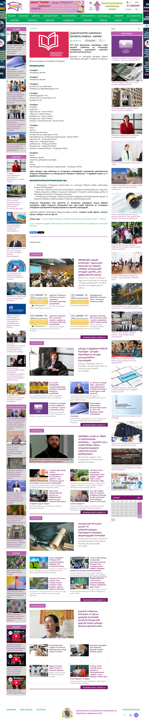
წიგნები (118, 20)
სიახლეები (24, 16)
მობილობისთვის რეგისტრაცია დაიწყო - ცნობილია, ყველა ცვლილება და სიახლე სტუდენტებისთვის (123, 360)
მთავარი (12, 16)
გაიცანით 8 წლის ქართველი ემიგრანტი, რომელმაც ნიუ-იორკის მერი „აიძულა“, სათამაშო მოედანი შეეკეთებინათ (126, 247)
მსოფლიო (118, 16)
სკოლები (36, 16)
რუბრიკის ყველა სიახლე (94, 337)
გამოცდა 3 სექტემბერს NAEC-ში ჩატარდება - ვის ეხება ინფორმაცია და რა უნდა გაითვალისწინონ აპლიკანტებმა (16, 49)
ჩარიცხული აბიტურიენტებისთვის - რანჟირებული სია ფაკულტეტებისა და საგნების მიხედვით (15, 177)
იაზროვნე (87, 20)
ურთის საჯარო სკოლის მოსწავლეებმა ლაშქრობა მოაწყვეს (14, 572)
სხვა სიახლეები (134, 16)
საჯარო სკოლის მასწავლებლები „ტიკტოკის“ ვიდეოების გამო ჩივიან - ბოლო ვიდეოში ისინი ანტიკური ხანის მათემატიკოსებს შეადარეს (125, 216)
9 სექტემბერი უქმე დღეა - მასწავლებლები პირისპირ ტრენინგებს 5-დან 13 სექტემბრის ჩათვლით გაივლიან (124, 389)
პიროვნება (32, 20)
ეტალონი (14, 20)
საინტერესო (68, 20)
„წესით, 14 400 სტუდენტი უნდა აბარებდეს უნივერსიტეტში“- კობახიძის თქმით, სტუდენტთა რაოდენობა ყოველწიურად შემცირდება (16, 424)
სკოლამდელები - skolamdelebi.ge (95, 16)
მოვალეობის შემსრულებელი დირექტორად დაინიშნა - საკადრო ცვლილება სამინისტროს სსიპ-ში (125, 277)
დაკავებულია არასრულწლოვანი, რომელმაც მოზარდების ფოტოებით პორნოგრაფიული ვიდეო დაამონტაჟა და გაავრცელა (16, 347)
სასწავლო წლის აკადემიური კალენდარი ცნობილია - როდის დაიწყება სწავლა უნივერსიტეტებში (123, 334)
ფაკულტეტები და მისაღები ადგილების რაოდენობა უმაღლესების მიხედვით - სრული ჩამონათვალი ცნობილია (15, 474)
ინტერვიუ (50, 20)
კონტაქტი (11, 709)
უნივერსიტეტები (69, 16)
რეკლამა (41, 709)
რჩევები (103, 20)
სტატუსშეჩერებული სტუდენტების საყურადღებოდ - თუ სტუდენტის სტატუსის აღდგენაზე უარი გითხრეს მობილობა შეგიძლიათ (126, 467)
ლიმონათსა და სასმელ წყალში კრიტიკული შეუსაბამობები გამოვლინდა (16, 298)
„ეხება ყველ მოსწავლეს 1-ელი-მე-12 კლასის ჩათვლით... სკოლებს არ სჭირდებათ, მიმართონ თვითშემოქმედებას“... (16, 252)
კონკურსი (134, 20)
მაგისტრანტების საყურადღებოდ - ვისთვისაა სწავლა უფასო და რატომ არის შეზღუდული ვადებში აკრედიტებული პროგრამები (16, 73)
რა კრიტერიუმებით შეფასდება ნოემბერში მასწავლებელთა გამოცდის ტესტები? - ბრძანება (73, 219)
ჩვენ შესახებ (26, 709)
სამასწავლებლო (50, 16)
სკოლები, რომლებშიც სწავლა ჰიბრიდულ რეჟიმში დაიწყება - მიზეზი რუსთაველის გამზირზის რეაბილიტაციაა (126, 187)
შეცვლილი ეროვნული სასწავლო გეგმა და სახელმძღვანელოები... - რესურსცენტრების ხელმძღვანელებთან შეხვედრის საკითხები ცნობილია (14, 321)
